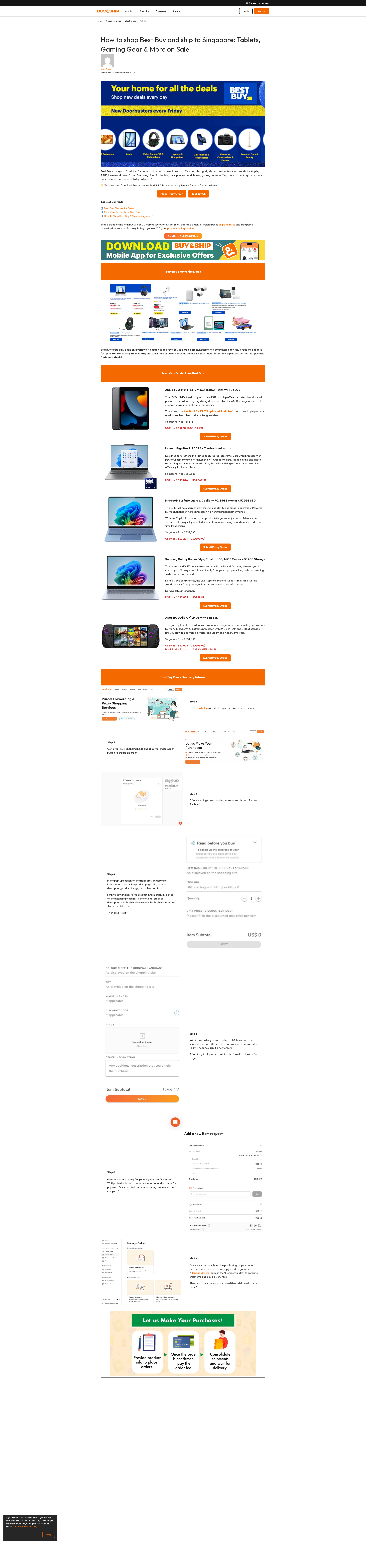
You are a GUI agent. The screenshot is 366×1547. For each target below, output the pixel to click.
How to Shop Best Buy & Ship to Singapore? (129, 216)
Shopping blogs (113, 21)
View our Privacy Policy (25, 1526)
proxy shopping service (180, 228)
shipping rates (227, 224)
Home (99, 21)
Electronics (130, 21)
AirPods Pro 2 (225, 411)
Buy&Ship (202, 708)
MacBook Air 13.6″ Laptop (200, 411)
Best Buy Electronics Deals (119, 208)
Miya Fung (106, 69)
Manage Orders (200, 1273)
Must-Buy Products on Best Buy (122, 212)
